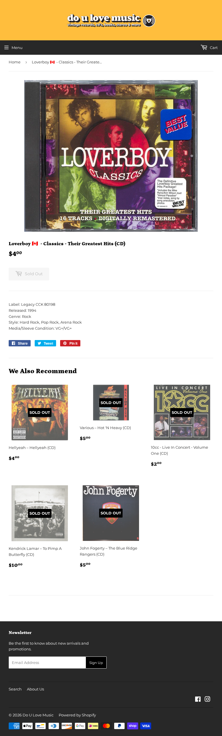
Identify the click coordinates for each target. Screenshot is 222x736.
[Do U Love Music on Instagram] (207, 700)
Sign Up (96, 662)
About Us (35, 689)
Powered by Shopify (77, 715)
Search (15, 689)
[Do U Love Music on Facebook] (198, 700)
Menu (17, 47)
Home (15, 62)
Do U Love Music (38, 715)
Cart (213, 47)
